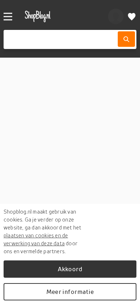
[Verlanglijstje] (131, 16)
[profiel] (115, 16)
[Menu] (8, 16)
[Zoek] (126, 39)
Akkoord (70, 269)
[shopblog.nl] (59, 16)
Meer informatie (70, 291)
